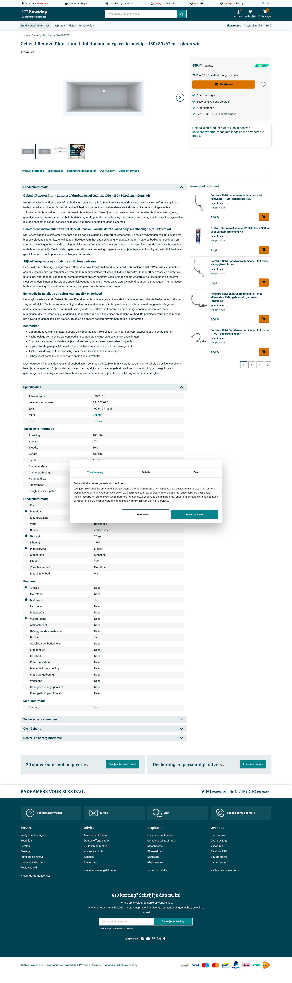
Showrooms (233, 26)
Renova (97, 421)
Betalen (25, 846)
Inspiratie (59, 26)
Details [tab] (146, 472)
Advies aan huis (93, 851)
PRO (268, 26)
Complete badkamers (160, 835)
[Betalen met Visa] (195, 965)
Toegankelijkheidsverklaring (121, 965)
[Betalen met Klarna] (246, 965)
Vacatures (217, 846)
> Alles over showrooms (225, 870)
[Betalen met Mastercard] (215, 965)
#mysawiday (86, 26)
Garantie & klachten (32, 862)
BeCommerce (219, 857)
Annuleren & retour (32, 857)
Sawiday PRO (219, 851)
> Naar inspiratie (157, 870)
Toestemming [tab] (95, 472)
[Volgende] (180, 98)
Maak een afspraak (95, 835)
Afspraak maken (253, 26)
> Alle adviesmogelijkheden (100, 870)
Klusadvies (90, 862)
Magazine (153, 857)
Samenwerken (219, 862)
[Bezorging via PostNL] (266, 965)
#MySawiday (155, 862)
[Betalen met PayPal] (236, 965)
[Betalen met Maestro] (205, 965)
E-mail (104, 813)
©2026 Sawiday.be (32, 965)
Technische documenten (81, 171)
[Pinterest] (153, 939)
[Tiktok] (164, 939)
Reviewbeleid (29, 868)
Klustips (89, 857)
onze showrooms (203, 132)
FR (263, 3)
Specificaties (55, 171)
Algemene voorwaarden (61, 965)
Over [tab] (197, 472)
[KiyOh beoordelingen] (185, 965)
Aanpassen (143, 514)
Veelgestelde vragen (49, 813)
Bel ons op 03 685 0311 (241, 813)
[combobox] (141, 14)
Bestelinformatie (129, 171)
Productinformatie (33, 171)
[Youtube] (148, 939)
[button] (263, 84)
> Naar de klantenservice (36, 876)
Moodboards (155, 846)
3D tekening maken (95, 846)
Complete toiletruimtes (161, 841)
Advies (72, 26)
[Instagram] (159, 939)
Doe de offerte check (96, 841)
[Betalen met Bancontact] (225, 965)
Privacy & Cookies (90, 965)
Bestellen (26, 841)
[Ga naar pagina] (268, 364)
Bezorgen (26, 851)
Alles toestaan (194, 514)
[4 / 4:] (77, 151)
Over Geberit (107, 171)
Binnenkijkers (155, 851)
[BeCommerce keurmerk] (256, 965)
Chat (166, 813)
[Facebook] (143, 939)
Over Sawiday (219, 841)
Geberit (97, 415)
